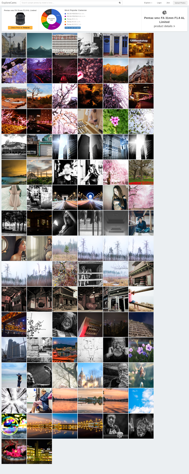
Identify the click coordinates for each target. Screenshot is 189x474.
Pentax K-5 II (73, 22)
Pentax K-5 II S (73, 24)
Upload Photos (180, 3)
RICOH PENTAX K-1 (75, 14)
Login (159, 3)
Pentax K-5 (72, 19)
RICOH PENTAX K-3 (75, 16)
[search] (120, 3)
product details (164, 22)
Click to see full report (72, 28)
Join (168, 3)
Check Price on (20, 28)
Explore (147, 3)
